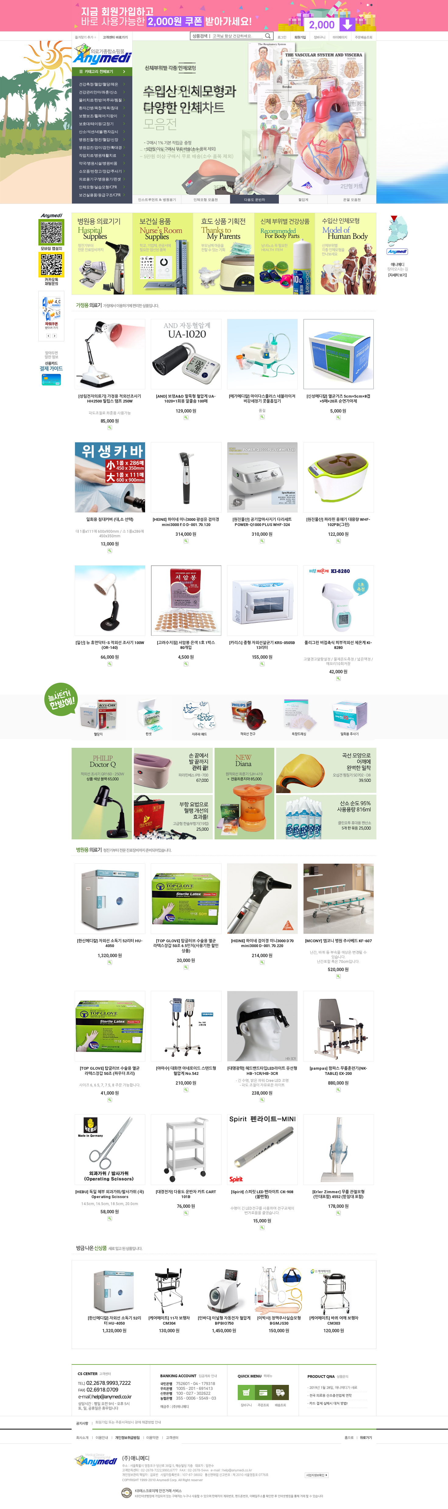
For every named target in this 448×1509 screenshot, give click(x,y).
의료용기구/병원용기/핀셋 (100, 179)
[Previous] (54, 336)
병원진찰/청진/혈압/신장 (98, 140)
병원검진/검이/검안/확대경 (100, 147)
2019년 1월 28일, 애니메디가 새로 (333, 1388)
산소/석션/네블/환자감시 (98, 132)
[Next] (48, 336)
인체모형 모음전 (206, 199)
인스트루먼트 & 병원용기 (157, 199)
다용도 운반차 (254, 199)
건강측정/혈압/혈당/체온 (98, 84)
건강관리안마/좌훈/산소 (98, 92)
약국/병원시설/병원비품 (98, 163)
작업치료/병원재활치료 (97, 155)
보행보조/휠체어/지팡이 (98, 116)
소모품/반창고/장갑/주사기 (100, 171)
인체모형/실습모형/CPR (98, 187)
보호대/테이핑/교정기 (96, 124)
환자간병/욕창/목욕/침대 (98, 108)
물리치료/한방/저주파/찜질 (100, 100)
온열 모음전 (352, 199)
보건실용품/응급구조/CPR (100, 195)
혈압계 (303, 199)
